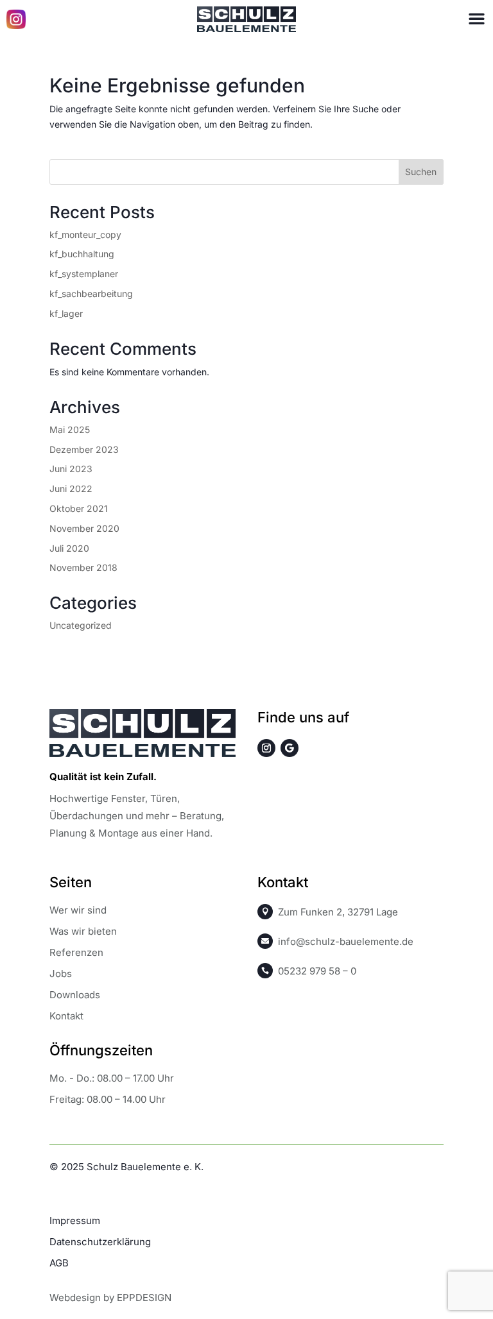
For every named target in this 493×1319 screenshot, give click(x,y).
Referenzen (76, 952)
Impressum (74, 1220)
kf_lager (66, 313)
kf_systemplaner (83, 273)
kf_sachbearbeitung (91, 293)
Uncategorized (80, 625)
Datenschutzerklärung (100, 1242)
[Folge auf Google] (289, 748)
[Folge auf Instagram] (266, 748)
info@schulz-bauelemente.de (345, 941)
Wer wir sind (78, 910)
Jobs (60, 973)
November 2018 (83, 567)
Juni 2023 (70, 468)
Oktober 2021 (78, 508)
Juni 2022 (70, 488)
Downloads (74, 995)
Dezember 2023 (84, 449)
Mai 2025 (69, 429)
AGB (59, 1263)
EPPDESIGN (144, 1297)
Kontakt (66, 1016)
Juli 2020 (69, 548)
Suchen (421, 171)
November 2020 (84, 528)
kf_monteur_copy (85, 234)
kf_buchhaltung (81, 253)
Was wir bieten (83, 931)
